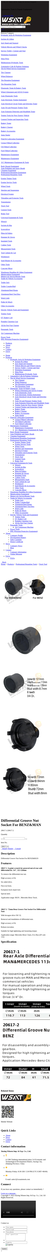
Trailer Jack (19, 500)
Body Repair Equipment (19, 432)
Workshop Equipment (23, 370)
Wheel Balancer (21, 382)
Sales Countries (16, 540)
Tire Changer (20, 380)
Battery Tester (20, 409)
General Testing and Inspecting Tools (28, 407)
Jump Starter (19, 415)
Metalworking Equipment (19, 494)
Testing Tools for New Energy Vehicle (29, 405)
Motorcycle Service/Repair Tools (22, 496)
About (8, 345)
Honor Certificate (16, 542)
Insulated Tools (20, 475)
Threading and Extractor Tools (26, 453)
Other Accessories (21, 513)
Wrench (18, 465)
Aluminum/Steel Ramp (23, 504)
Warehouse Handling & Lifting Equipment (26, 492)
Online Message (16, 554)
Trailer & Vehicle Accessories (21, 498)
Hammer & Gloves (22, 473)
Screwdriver (19, 469)
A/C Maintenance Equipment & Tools (29, 430)
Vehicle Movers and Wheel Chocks (28, 366)
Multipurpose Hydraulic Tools (26, 374)
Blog (12, 548)
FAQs (8, 351)
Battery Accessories (22, 413)
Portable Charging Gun (23, 521)
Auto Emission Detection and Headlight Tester (32, 403)
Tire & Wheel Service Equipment (22, 378)
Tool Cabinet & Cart (22, 482)
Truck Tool (19, 457)
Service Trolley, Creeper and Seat (27, 368)
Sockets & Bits (20, 467)
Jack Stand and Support (23, 364)
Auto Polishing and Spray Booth (22, 434)
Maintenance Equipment (19, 426)
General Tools (20, 459)
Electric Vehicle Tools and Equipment (24, 515)
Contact (8, 349)
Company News (16, 546)
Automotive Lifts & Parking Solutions (24, 376)
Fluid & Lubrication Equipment (21, 417)
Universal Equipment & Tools (21, 463)
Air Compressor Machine (24, 527)
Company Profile (16, 535)
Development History (18, 538)
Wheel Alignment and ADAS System (28, 391)
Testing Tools (20, 517)
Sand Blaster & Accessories (25, 486)
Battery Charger (21, 411)
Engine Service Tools (23, 444)
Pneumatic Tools (16, 525)
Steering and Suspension (24, 449)
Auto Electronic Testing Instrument (28, 395)
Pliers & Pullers (20, 471)
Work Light (19, 509)
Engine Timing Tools (22, 442)
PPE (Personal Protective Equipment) (24, 531)
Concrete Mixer (20, 490)
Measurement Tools (22, 480)
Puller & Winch (20, 511)
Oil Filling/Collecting (22, 422)
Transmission (20, 455)
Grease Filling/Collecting (24, 420)
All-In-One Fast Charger (24, 523)
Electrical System (21, 451)
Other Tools (19, 488)
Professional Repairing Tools (20, 440)
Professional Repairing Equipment (22, 438)
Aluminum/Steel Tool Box (24, 506)
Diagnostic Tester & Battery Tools (22, 388)
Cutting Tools (20, 477)
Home (8, 355)
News (8, 347)
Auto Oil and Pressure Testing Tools (28, 401)
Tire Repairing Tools (22, 386)
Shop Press (19, 372)
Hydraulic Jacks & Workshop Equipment (25, 360)
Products (9, 343)
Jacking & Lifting (21, 362)
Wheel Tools (19, 446)
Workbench (19, 484)
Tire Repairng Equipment (24, 384)
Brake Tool (19, 461)
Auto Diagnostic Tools (23, 393)
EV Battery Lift (20, 519)
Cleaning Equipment (17, 436)
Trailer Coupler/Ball (22, 502)
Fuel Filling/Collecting (23, 424)
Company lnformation (18, 552)
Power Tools (15, 529)
